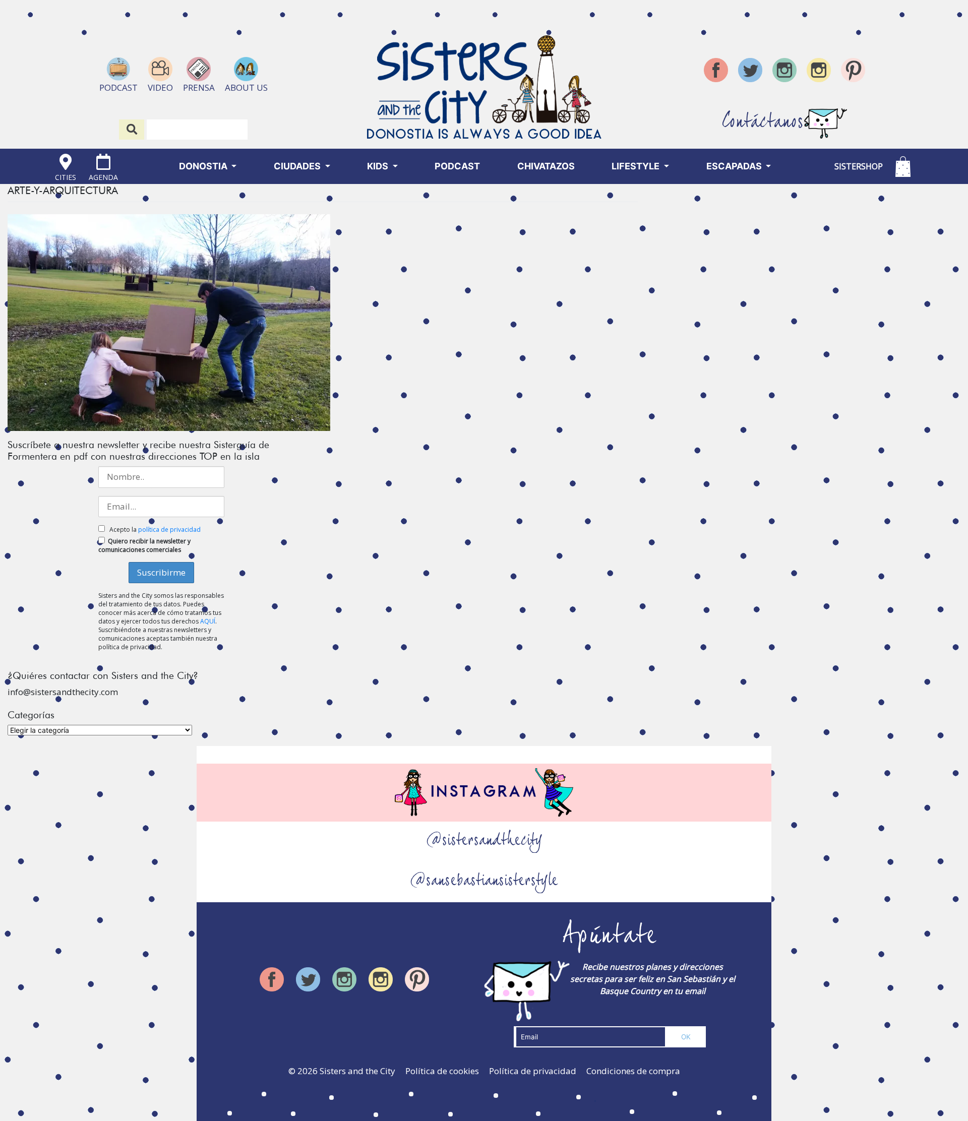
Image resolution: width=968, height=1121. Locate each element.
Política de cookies (442, 1071)
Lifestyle (636, 166)
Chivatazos (546, 166)
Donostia (204, 166)
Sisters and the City (357, 1071)
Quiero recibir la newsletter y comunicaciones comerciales (144, 545)
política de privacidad (169, 529)
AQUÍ (207, 621)
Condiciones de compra (633, 1071)
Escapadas (735, 166)
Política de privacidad (532, 1071)
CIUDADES (298, 166)
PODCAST (457, 166)
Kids (378, 166)
